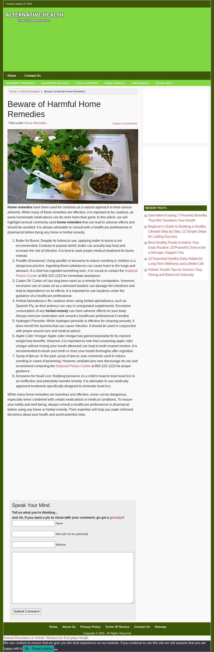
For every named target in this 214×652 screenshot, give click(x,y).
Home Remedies (140, 83)
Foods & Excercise (86, 83)
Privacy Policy (90, 626)
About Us (69, 626)
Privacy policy (42, 648)
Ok (26, 648)
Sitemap (160, 626)
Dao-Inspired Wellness (55, 83)
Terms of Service (117, 626)
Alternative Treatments (20, 83)
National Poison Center (73, 366)
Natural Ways (164, 83)
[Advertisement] (166, 41)
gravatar (116, 517)
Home (12, 75)
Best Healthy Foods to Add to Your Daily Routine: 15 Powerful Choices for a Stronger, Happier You (177, 247)
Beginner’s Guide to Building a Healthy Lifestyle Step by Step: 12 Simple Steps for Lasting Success (177, 231)
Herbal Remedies (114, 83)
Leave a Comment (125, 123)
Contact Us (32, 75)
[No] (56, 649)
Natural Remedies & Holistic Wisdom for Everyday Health (45, 638)
